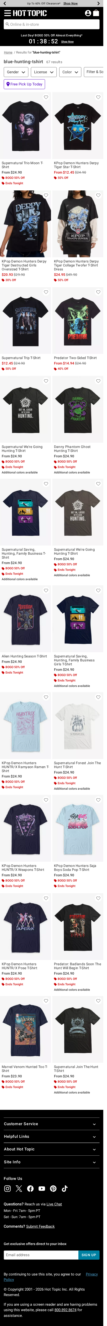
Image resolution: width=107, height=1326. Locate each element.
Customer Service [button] (21, 1123)
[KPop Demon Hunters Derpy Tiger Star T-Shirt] (77, 125)
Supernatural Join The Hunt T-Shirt (76, 1069)
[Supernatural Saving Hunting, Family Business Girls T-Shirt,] (77, 618)
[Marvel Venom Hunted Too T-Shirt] (25, 1029)
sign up (89, 1255)
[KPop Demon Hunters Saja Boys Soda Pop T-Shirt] (77, 828)
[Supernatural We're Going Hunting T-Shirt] (25, 409)
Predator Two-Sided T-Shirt (75, 358)
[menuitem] (96, 13)
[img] (7, 1188)
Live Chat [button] (54, 1204)
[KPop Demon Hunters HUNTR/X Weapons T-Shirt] (25, 828)
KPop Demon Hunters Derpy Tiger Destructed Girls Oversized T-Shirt (24, 265)
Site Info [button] (12, 1162)
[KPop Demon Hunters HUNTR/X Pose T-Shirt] (25, 926)
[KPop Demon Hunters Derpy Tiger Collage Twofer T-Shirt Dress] (77, 223)
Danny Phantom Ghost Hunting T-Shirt (72, 449)
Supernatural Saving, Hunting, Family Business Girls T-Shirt (74, 660)
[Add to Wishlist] (46, 97)
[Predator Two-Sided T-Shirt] (77, 320)
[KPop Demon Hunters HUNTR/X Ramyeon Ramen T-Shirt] (25, 725)
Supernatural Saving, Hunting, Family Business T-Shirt (24, 553)
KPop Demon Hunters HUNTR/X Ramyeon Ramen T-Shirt (25, 767)
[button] (6, 13)
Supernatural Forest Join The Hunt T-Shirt (77, 765)
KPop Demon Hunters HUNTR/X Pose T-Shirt (19, 966)
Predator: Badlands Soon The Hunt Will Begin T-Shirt (77, 966)
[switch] (24, 84)
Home (8, 52)
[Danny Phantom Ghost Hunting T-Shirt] (77, 409)
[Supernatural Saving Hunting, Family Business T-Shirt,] (25, 512)
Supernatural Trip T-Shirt (21, 358)
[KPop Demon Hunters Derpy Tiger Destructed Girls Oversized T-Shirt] (25, 223)
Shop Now (70, 3)
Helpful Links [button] (16, 1136)
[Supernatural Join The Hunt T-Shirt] (77, 1029)
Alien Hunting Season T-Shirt (24, 656)
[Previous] (4, 3)
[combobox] (52, 24)
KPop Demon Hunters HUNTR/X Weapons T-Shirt (23, 868)
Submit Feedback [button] (40, 1226)
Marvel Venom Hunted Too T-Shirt (25, 1069)
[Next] (98, 3)
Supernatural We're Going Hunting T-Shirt (22, 449)
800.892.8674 (65, 1310)
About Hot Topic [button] (19, 1149)
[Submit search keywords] (7, 24)
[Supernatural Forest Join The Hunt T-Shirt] (77, 725)
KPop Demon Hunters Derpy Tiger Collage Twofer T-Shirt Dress (76, 265)
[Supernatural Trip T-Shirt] (25, 320)
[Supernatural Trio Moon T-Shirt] (25, 125)
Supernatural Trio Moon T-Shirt (22, 165)
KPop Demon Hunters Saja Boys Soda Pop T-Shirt (75, 868)
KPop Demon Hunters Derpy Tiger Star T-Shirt (76, 165)
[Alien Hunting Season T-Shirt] (25, 618)
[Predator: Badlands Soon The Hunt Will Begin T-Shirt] (77, 926)
